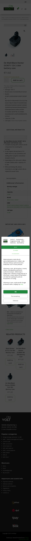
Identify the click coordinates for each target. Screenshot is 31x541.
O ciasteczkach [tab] (15, 253)
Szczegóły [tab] (15, 250)
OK (16, 292)
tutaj (21, 284)
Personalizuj (15, 296)
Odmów (15, 301)
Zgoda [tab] (15, 247)
